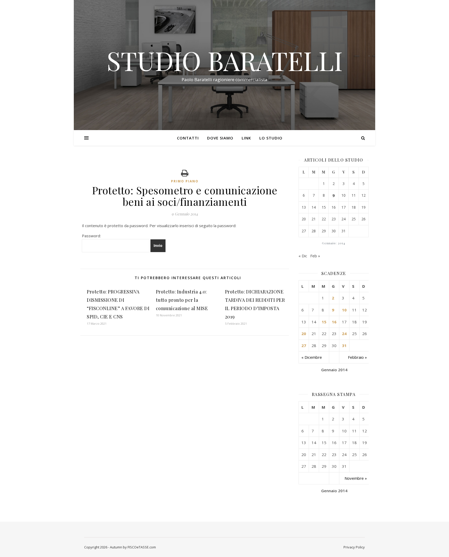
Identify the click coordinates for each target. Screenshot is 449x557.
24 (344, 333)
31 (344, 345)
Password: (91, 235)
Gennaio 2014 (334, 369)
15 (324, 321)
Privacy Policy (354, 547)
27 (303, 345)
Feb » (315, 255)
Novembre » (356, 478)
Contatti (188, 137)
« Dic (303, 255)
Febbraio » (357, 357)
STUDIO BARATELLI (225, 60)
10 (344, 309)
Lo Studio (270, 137)
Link (246, 137)
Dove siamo (220, 137)
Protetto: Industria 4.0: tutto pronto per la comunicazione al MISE (182, 300)
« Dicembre (311, 357)
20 (303, 333)
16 (334, 321)
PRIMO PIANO (185, 181)
